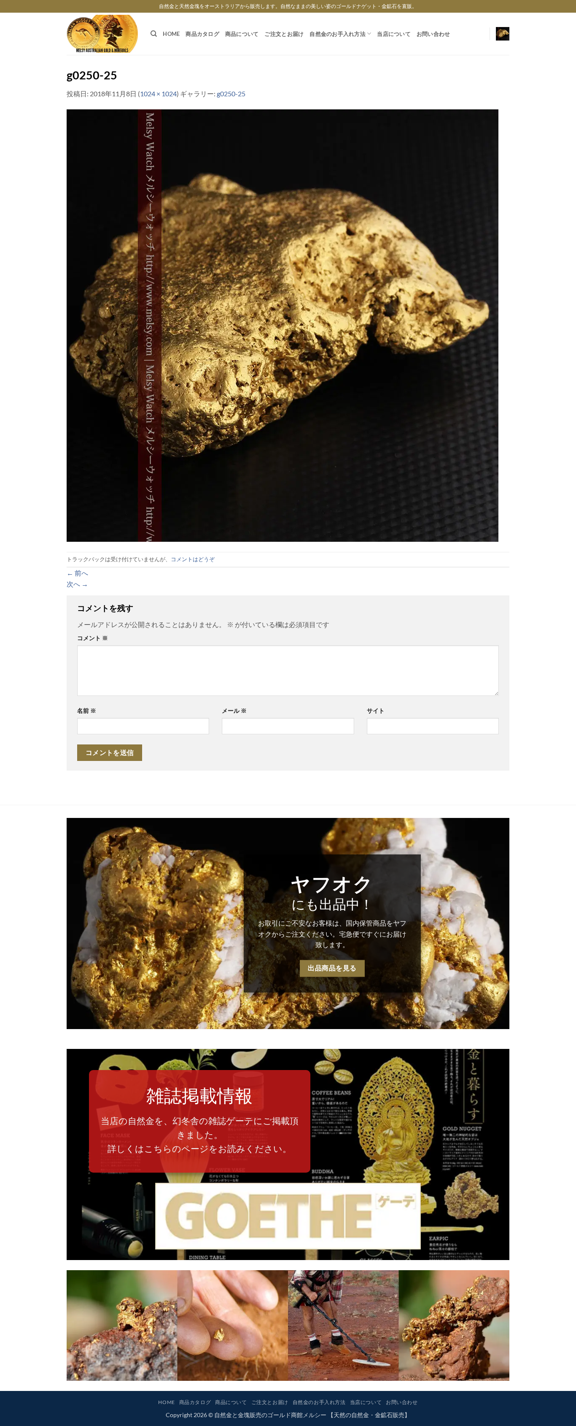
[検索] (154, 34)
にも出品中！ (332, 904)
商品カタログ (202, 33)
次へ (77, 584)
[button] (502, 34)
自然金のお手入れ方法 (338, 33)
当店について (394, 33)
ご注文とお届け (284, 33)
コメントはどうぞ (193, 559)
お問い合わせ (433, 33)
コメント (92, 637)
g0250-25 (231, 94)
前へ (77, 573)
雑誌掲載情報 (199, 1095)
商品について (242, 33)
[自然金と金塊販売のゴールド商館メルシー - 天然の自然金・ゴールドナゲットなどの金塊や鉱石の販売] (102, 34)
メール (234, 710)
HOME (171, 33)
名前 (86, 710)
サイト (376, 710)
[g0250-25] (282, 325)
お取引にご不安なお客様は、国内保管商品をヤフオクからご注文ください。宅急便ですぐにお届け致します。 (332, 933)
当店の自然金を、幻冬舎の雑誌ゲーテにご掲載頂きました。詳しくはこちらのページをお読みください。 (200, 1134)
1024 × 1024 (158, 94)
